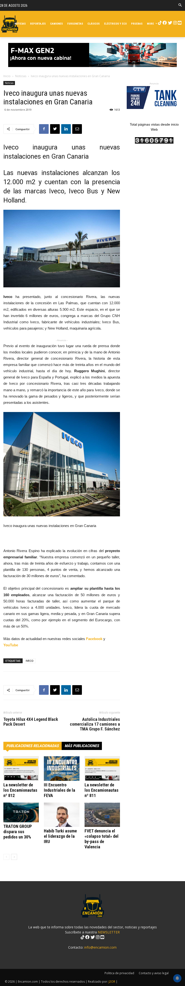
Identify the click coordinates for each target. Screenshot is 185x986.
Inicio (7, 76)
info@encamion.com (100, 947)
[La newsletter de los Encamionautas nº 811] (102, 768)
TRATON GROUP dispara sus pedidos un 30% (17, 831)
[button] (180, 5)
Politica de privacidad (119, 973)
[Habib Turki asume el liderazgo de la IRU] (61, 815)
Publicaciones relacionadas (32, 745)
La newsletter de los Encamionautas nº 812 (20, 790)
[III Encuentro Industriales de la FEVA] (61, 768)
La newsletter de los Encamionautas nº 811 (102, 790)
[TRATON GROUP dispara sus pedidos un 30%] (21, 813)
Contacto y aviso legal (154, 973)
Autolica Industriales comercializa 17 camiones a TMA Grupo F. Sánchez (95, 724)
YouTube (10, 645)
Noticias (20, 76)
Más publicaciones (82, 745)
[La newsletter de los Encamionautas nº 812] (21, 768)
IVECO (29, 660)
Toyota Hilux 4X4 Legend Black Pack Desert (30, 722)
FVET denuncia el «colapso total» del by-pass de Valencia (102, 838)
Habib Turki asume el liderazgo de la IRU (60, 836)
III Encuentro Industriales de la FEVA (59, 790)
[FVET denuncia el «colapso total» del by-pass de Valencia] (102, 815)
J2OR (112, 981)
